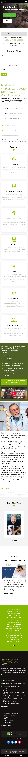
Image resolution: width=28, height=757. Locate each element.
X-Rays (6, 719)
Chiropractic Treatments (11, 714)
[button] (13, 645)
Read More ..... (5, 488)
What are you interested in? (14, 65)
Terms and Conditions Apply (10, 135)
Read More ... (9, 593)
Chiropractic (7, 712)
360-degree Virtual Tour (11, 724)
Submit (4, 74)
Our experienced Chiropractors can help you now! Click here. (14, 381)
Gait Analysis (7, 722)
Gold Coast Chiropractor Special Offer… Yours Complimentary (13, 90)
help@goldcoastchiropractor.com (15, 683)
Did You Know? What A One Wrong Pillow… (14, 560)
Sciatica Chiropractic (10, 715)
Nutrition (6, 717)
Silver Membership (14, 34)
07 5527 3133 (11, 681)
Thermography (8, 720)
